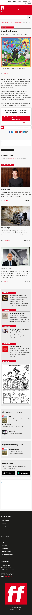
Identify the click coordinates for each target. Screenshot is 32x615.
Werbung (19, 1)
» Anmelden (27, 127)
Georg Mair (6, 240)
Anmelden (10, 1)
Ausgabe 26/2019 (18, 22)
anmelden (11, 158)
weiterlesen (27, 200)
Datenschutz (5, 548)
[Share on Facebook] (10, 132)
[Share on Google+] (16, 132)
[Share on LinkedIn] (24, 132)
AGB (3, 542)
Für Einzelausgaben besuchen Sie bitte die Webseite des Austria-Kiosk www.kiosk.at (16, 118)
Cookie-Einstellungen (7, 554)
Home (2, 22)
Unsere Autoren (5, 520)
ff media (5, 73)
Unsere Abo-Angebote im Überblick (16, 123)
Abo (15, 1)
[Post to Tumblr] (18, 132)
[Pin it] (21, 132)
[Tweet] (13, 132)
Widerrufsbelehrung (7, 551)
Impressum (4, 545)
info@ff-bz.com (8, 576)
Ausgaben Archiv (26, 1)
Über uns (4, 523)
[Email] (26, 132)
